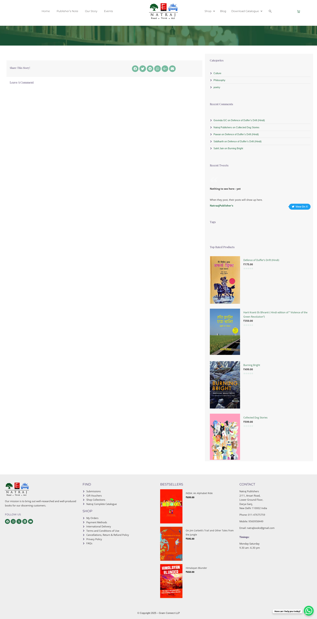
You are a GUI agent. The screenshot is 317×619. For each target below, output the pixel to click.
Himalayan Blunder (196, 567)
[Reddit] (150, 68)
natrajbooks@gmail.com (261, 528)
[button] (270, 11)
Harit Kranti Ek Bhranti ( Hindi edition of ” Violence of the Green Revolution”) (275, 314)
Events (108, 11)
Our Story (91, 11)
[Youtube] (30, 521)
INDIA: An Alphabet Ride (199, 493)
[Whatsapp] (157, 68)
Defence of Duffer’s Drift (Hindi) (261, 260)
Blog (223, 11)
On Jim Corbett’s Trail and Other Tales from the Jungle (210, 532)
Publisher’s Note (67, 11)
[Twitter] (142, 68)
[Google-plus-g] (165, 68)
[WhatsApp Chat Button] (309, 611)
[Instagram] (13, 521)
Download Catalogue (245, 11)
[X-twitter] (19, 521)
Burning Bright (251, 365)
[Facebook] (135, 68)
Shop (208, 11)
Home (46, 11)
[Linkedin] (24, 521)
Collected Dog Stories (255, 417)
